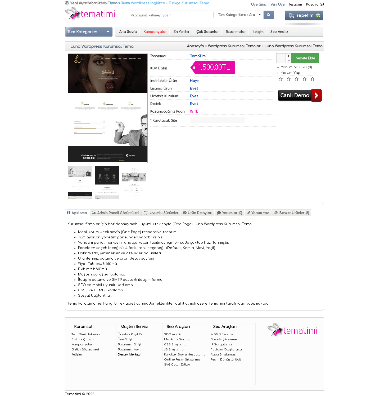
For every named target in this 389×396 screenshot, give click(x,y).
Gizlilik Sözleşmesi (85, 349)
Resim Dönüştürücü (226, 359)
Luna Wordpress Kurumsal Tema (294, 46)
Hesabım (294, 4)
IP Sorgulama (221, 344)
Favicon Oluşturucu (226, 349)
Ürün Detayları (200, 213)
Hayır (194, 81)
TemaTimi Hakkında (86, 334)
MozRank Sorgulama (180, 339)
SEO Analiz (173, 334)
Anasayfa (195, 46)
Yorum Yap (290, 73)
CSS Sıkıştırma (175, 344)
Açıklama (79, 213)
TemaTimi (198, 56)
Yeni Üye (277, 4)
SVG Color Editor (177, 364)
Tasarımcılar (236, 32)
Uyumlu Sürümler (164, 213)
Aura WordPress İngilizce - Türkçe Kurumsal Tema (165, 3)
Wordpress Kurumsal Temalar (234, 46)
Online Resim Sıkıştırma (182, 359)
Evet (194, 88)
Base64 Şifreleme (224, 339)
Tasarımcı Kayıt (129, 349)
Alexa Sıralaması (223, 354)
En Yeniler (181, 32)
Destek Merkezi (129, 354)
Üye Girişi (258, 4)
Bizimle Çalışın (82, 339)
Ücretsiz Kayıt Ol (130, 334)
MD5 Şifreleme (222, 334)
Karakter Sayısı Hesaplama (185, 354)
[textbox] (170, 15)
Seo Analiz (279, 32)
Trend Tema (119, 3)
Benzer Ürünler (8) (294, 213)
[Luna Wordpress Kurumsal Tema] (107, 161)
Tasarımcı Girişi (129, 344)
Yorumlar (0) (232, 213)
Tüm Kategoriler (82, 32)
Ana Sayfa (128, 32)
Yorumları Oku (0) (296, 67)
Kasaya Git (315, 4)
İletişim (258, 32)
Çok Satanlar (207, 32)
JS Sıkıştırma (174, 349)
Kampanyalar (81, 344)
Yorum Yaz (260, 213)
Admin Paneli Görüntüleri (118, 213)
